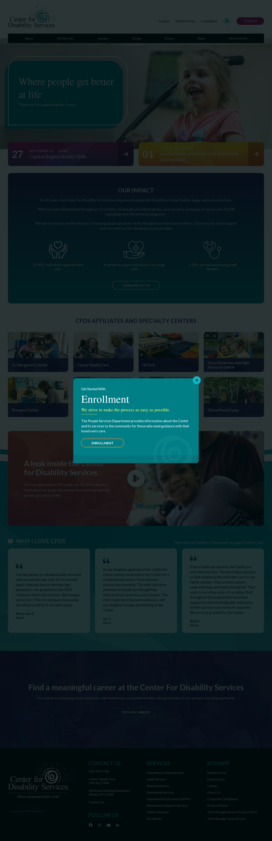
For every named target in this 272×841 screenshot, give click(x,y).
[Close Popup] (197, 380)
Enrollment (102, 443)
